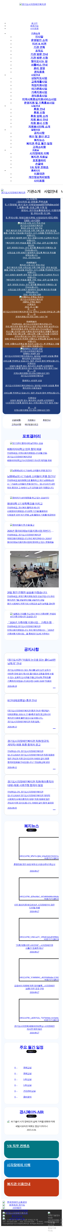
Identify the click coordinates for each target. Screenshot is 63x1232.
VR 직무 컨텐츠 (39, 167)
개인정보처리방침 (39, 177)
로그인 (34, 23)
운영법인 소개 (39, 40)
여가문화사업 (39, 88)
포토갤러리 (39, 160)
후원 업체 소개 (39, 116)
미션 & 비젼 (39, 43)
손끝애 (39, 163)
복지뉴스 (39, 139)
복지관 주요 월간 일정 (39, 143)
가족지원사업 (39, 92)
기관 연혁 (39, 47)
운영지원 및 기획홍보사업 (39, 102)
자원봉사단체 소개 (39, 126)
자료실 (35, 150)
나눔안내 (35, 106)
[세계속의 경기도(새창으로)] (16, 1205)
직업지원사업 (39, 85)
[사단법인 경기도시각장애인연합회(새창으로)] (16, 1209)
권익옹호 (39, 71)
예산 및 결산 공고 (39, 136)
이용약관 (39, 173)
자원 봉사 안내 (39, 119)
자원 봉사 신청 (39, 123)
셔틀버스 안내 (39, 64)
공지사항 (39, 132)
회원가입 (34, 26)
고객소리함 (39, 147)
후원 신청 (39, 112)
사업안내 (35, 75)
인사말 (39, 36)
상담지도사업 (39, 78)
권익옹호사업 (39, 95)
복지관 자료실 (39, 156)
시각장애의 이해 (39, 153)
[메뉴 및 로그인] (8, 12)
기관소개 (35, 33)
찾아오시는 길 (39, 61)
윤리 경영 (39, 68)
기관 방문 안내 (39, 54)
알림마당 (35, 130)
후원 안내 (39, 109)
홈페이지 (35, 170)
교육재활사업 (39, 81)
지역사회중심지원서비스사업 (39, 99)
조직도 (39, 50)
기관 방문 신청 (39, 57)
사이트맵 (34, 28)
